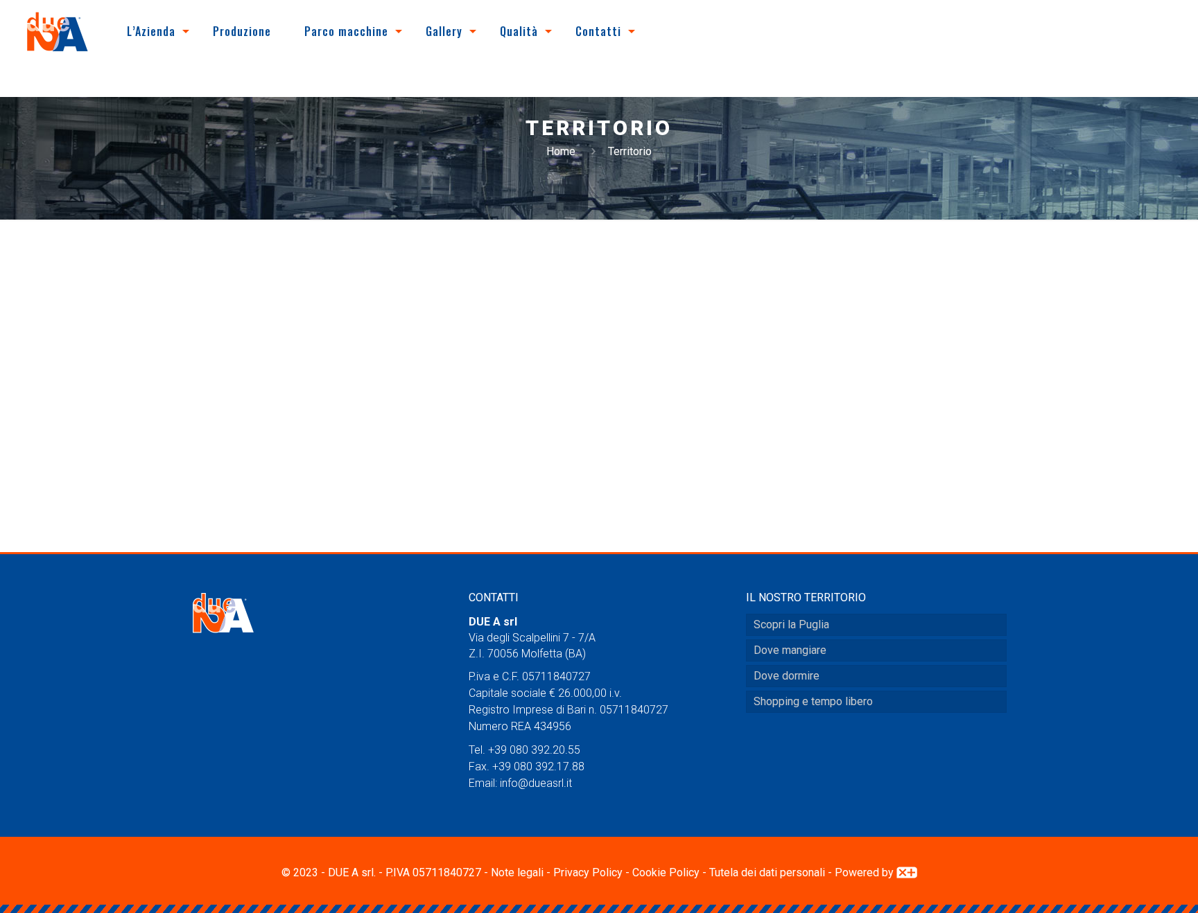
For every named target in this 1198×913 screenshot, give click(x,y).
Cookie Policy (666, 872)
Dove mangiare (790, 650)
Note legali (517, 872)
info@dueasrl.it (536, 783)
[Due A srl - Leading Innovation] (57, 31)
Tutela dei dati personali (767, 872)
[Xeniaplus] (906, 872)
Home (560, 151)
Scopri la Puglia (791, 624)
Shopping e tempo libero (813, 701)
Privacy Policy (588, 872)
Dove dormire (786, 675)
